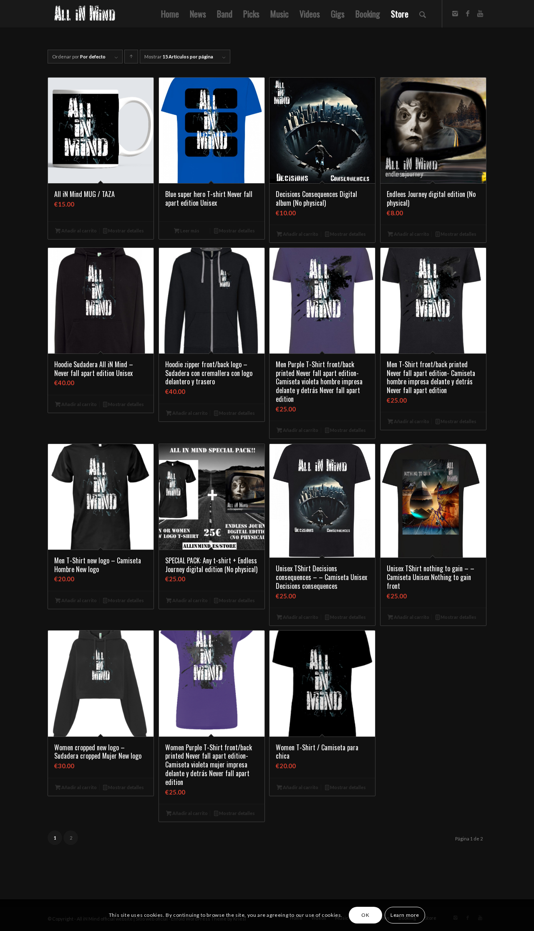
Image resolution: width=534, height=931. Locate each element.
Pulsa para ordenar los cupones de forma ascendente (131, 58)
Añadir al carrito (78, 230)
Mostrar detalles (125, 230)
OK (365, 915)
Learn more (404, 915)
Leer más (189, 230)
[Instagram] (455, 13)
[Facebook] (467, 13)
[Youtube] (480, 13)
